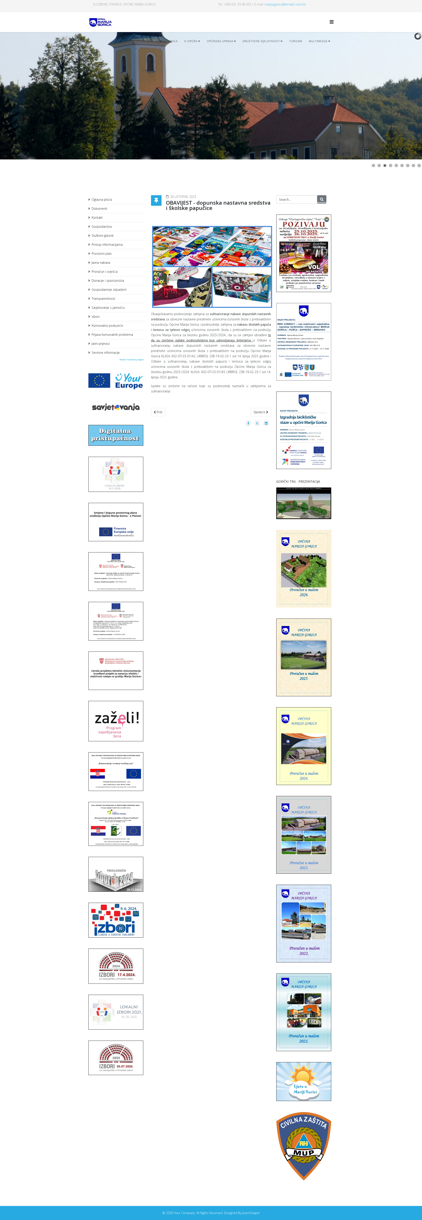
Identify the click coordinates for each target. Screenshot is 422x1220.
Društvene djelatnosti (261, 41)
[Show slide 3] (385, 165)
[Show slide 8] (413, 165)
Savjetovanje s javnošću (108, 307)
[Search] (321, 199)
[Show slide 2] (379, 165)
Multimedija (318, 41)
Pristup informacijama (107, 244)
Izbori (96, 316)
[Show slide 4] (390, 165)
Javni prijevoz (101, 343)
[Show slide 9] (419, 165)
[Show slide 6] (402, 165)
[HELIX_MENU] (332, 21)
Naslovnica (168, 41)
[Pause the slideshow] (408, 95)
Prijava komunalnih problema (112, 334)
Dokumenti (99, 208)
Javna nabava (101, 262)
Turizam (295, 41)
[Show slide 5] (396, 165)
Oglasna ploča (102, 199)
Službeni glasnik (103, 235)
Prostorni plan (102, 253)
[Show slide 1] (373, 165)
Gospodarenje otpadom (109, 289)
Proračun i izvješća (105, 271)
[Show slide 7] (407, 165)
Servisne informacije (106, 352)
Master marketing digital (132, 359)
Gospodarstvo (102, 226)
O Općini (190, 41)
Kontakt (97, 217)
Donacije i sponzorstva (108, 280)
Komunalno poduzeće (107, 325)
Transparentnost (103, 298)
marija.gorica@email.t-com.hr (285, 4)
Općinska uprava (220, 41)
